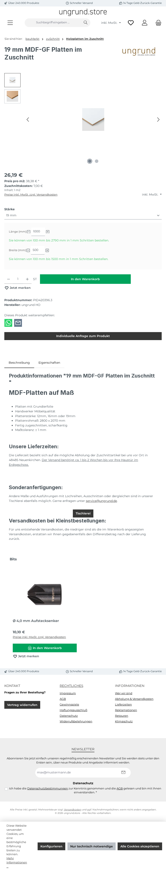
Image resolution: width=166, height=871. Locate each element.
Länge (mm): (18, 231)
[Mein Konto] (144, 22)
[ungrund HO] (140, 55)
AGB (63, 699)
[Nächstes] (158, 119)
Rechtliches (71, 686)
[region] (83, 119)
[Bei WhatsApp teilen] (8, 323)
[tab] (19, 363)
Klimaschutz (124, 721)
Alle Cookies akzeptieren (139, 846)
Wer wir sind (123, 693)
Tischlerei (83, 513)
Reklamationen (126, 710)
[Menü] (10, 22)
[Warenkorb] (157, 22)
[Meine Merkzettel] (131, 22)
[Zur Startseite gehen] (83, 12)
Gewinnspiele (69, 704)
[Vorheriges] (28, 119)
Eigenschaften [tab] (49, 363)
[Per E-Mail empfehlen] (18, 323)
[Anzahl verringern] (8, 279)
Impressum (68, 693)
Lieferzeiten (123, 704)
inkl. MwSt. (109, 23)
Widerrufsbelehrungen (76, 721)
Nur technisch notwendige (91, 846)
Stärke (9, 209)
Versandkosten (72, 809)
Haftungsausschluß (73, 710)
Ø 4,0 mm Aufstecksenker (36, 621)
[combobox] (53, 22)
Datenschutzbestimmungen (47, 788)
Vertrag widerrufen (22, 705)
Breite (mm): (18, 250)
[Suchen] (86, 22)
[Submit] (123, 773)
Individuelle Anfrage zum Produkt (83, 336)
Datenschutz (69, 715)
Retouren (121, 715)
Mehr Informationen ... (16, 862)
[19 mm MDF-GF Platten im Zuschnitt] (93, 119)
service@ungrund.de (101, 501)
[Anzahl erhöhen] (27, 279)
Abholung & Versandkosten (134, 699)
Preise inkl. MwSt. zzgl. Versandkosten (30, 194)
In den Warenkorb (85, 279)
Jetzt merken (20, 288)
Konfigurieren (51, 846)
